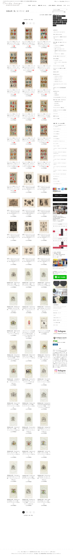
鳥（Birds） (57, 103)
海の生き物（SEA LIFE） (59, 101)
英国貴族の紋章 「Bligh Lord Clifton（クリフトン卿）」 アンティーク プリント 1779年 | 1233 (13, 332)
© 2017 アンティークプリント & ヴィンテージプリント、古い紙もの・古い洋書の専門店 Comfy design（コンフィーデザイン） (36, 553)
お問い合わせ (59, 5)
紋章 (57, 16)
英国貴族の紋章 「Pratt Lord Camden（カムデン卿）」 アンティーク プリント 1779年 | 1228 (28, 380)
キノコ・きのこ (56, 143)
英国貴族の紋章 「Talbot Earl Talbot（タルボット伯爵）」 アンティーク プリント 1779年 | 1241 (28, 284)
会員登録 (62, 1)
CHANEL (63, 19)
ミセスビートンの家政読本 (59, 45)
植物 (61, 21)
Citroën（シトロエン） (59, 76)
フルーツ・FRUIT (56, 145)
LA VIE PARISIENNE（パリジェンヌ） (59, 97)
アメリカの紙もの (56, 138)
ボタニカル (63, 16)
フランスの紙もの (56, 133)
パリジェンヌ (59, 17)
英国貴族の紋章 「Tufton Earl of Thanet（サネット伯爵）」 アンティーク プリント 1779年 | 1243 (13, 284)
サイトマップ (55, 310)
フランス (58, 21)
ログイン (68, 1)
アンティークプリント (57, 128)
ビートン (54, 16)
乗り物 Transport (56, 74)
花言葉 (54, 23)
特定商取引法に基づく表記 (35, 551)
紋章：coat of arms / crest (59, 48)
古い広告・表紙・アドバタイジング (59, 56)
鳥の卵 (56, 93)
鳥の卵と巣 (57, 94)
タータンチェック (58, 47)
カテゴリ (34, 5)
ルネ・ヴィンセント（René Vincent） (59, 173)
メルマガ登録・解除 (56, 322)
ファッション (55, 113)
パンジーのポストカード (57, 183)
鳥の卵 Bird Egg (56, 91)
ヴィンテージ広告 (56, 181)
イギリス (54, 17)
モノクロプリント (56, 176)
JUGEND (64, 23)
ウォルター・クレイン (58, 60)
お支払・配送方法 (52, 5)
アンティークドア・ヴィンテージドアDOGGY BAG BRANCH (59, 307)
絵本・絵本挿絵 (56, 58)
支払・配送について (25, 551)
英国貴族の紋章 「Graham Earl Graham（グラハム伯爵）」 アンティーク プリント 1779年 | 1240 (43, 284)
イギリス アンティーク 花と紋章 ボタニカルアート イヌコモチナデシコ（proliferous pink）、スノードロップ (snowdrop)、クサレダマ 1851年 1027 (28, 333)
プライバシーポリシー (45, 551)
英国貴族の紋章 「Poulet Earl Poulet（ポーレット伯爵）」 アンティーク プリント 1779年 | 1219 (13, 429)
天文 (60, 19)
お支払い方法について (57, 317)
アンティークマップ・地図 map (58, 107)
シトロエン (65, 21)
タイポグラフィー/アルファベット (59, 141)
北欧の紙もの (55, 136)
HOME (29, 5)
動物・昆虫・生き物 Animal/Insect (59, 99)
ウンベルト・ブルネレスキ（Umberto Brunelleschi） (59, 153)
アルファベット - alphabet (59, 53)
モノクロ (54, 25)
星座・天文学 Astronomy (57, 34)
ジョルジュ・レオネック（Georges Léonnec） (59, 163)
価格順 (46, 14)
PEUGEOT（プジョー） (59, 81)
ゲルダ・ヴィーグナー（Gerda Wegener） (60, 156)
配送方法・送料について (57, 320)
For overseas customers (60, 199)
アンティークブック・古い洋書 (58, 65)
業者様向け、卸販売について (60, 195)
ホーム (19, 551)
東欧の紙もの (55, 178)
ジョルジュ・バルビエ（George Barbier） (60, 149)
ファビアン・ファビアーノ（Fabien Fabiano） (60, 171)
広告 (66, 19)
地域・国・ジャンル (42, 5)
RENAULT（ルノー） (58, 79)
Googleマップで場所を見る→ (58, 221)
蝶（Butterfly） (57, 105)
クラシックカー (55, 19)
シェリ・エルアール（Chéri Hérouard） (59, 167)
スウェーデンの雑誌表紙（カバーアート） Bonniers (59, 126)
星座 (60, 16)
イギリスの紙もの (56, 131)
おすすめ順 (42, 14)
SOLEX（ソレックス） (59, 77)
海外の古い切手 (56, 71)
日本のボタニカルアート (59, 39)
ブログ (64, 5)
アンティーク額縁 (56, 118)
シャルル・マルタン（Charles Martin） (59, 160)
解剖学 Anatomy (56, 116)
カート (68, 5)
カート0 (57, 1)
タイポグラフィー (59, 23)
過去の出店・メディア (57, 312)
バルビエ (54, 21)
